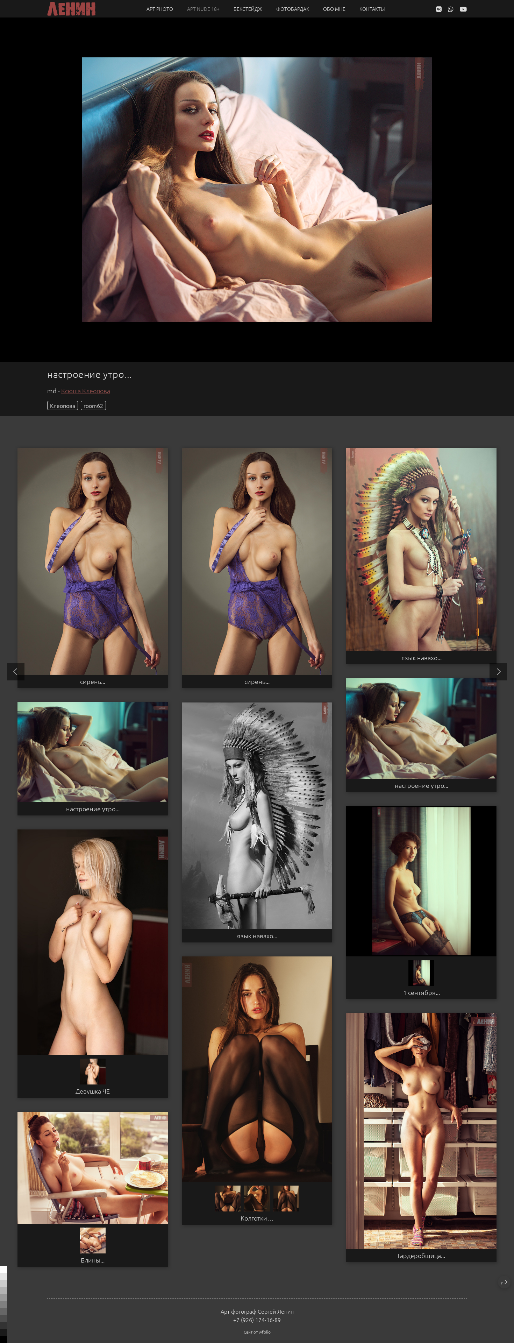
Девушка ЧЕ (93, 1091)
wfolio (265, 1332)
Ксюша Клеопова (85, 391)
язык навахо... (421, 658)
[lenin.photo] (71, 9)
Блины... (93, 1260)
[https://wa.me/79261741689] (451, 9)
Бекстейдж (248, 8)
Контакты (372, 8)
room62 (93, 405)
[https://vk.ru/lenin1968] (439, 9)
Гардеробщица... (421, 1255)
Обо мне (334, 8)
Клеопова (62, 405)
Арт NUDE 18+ (203, 8)
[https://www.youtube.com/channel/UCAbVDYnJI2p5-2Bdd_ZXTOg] (463, 9)
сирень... (92, 681)
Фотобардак (292, 8)
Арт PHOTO (160, 8)
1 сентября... (421, 992)
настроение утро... (421, 785)
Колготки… (257, 1218)
